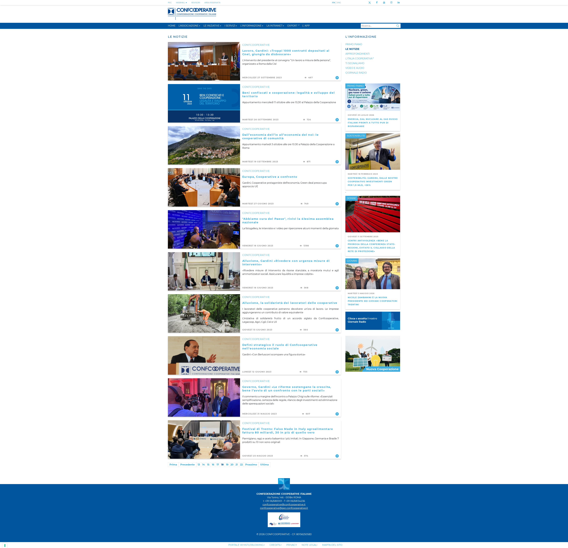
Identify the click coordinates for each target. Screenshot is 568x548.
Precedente (187, 464)
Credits (275, 545)
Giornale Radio (356, 72)
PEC (170, 2)
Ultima (264, 464)
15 (208, 464)
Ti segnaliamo (354, 63)
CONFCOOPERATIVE (256, 45)
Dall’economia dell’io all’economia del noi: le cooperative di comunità (280, 136)
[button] (200, 25)
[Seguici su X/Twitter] (369, 2)
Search (397, 25)
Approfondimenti (357, 53)
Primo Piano (353, 44)
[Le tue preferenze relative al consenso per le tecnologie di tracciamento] (4, 545)
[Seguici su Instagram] (391, 2)
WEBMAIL (180, 2)
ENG (339, 2)
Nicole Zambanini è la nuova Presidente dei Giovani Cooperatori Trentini (372, 301)
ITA (333, 2)
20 (231, 464)
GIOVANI (352, 260)
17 (218, 464)
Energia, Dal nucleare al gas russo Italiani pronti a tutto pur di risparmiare (373, 122)
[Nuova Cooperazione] (372, 353)
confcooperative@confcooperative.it (284, 504)
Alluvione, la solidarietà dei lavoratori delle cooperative (290, 303)
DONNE (351, 198)
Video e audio (354, 68)
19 (227, 464)
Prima (173, 464)
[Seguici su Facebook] (376, 2)
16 (213, 464)
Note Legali (309, 545)
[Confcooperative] (192, 13)
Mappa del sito (332, 545)
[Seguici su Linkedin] (399, 2)
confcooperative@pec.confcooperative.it (284, 508)
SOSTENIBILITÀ (356, 135)
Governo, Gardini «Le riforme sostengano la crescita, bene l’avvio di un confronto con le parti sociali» (286, 388)
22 (241, 464)
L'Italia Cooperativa (358, 58)
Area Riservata (212, 2)
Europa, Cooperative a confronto (269, 176)
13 (199, 464)
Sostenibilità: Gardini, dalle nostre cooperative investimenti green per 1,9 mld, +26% (373, 181)
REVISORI (195, 2)
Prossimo (251, 464)
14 (203, 464)
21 (236, 464)
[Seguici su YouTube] (384, 2)
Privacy (291, 545)
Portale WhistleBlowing (245, 545)
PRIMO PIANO (355, 86)
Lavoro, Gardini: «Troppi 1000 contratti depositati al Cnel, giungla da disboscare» (286, 52)
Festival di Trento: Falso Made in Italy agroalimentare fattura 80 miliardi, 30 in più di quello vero (287, 430)
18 (222, 464)
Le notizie (352, 49)
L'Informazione (360, 36)
